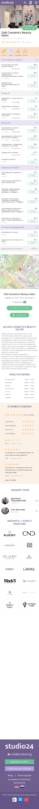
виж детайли (16, 68)
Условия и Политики (19, 779)
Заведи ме (21, 315)
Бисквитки (19, 782)
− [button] (3, 260)
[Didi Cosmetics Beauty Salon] (17, 787)
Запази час (30, 28)
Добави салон (19, 762)
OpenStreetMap (34, 288)
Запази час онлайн (19, 308)
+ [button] (3, 257)
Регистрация (24, 775)
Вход (10, 775)
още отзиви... (11, 480)
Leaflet (26, 288)
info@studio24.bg (21, 754)
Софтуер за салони (19, 768)
